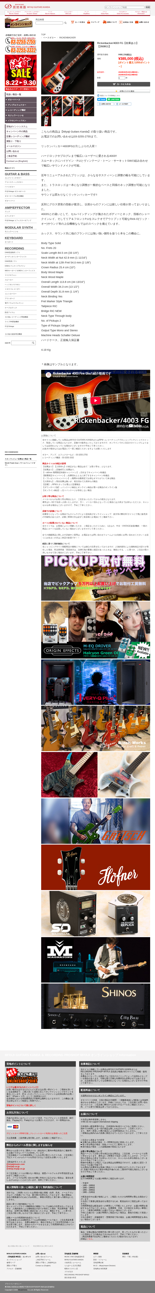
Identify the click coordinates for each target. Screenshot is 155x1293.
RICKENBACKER (67, 37)
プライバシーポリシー (13, 1284)
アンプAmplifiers (86, 12)
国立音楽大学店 (70, 1277)
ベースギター (49, 37)
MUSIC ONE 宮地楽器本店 (74, 1257)
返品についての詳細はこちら (110, 95)
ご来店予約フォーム (43, 1260)
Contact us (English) (43, 1265)
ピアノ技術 (97, 1257)
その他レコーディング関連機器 (16, 317)
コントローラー (10, 294)
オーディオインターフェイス (15, 257)
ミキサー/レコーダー (12, 289)
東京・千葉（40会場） (130, 1257)
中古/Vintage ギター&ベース (15, 191)
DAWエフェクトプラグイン (15, 266)
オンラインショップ (14, 1260)
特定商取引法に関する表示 (43, 1246)
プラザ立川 (68, 1272)
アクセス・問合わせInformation (141, 12)
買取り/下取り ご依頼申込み (46, 1262)
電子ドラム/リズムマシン (14, 303)
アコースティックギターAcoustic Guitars (32, 12)
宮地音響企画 (98, 1262)
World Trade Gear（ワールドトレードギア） (20, 464)
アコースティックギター (14, 182)
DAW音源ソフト (11, 261)
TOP (43, 34)
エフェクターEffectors (68, 12)
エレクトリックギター (13, 178)
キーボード (9, 242)
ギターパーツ (10, 201)
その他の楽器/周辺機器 (13, 334)
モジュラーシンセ (11, 231)
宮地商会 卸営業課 (100, 1269)
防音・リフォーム (100, 1260)
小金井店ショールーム (72, 1262)
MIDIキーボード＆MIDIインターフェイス (20, 270)
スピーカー (9, 280)
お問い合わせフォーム (44, 1257)
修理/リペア (11, 1262)
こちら (89, 1239)
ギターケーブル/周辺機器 (14, 196)
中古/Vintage (9, 326)
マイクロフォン (10, 275)
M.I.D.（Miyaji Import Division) (104, 1265)
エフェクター (10, 216)
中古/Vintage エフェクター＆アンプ (18, 220)
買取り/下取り (12, 1265)
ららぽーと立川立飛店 (72, 1265)
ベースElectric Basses (50, 12)
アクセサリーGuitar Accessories (123, 12)
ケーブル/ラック (11, 308)
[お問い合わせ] (142, 23)
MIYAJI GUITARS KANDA (73, 1260)
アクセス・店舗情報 (14, 1269)
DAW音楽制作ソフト (12, 252)
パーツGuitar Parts (105, 12)
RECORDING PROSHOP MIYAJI (76, 1275)
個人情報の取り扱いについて (19, 1246)
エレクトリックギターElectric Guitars (14, 12)
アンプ (7, 212)
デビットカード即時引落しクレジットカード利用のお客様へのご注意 (37, 1133)
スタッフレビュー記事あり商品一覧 (18, 459)
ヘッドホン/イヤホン (12, 284)
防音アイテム (10, 312)
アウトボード (10, 298)
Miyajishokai (22, 1290)
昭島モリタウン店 (71, 1269)
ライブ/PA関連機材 (12, 322)
